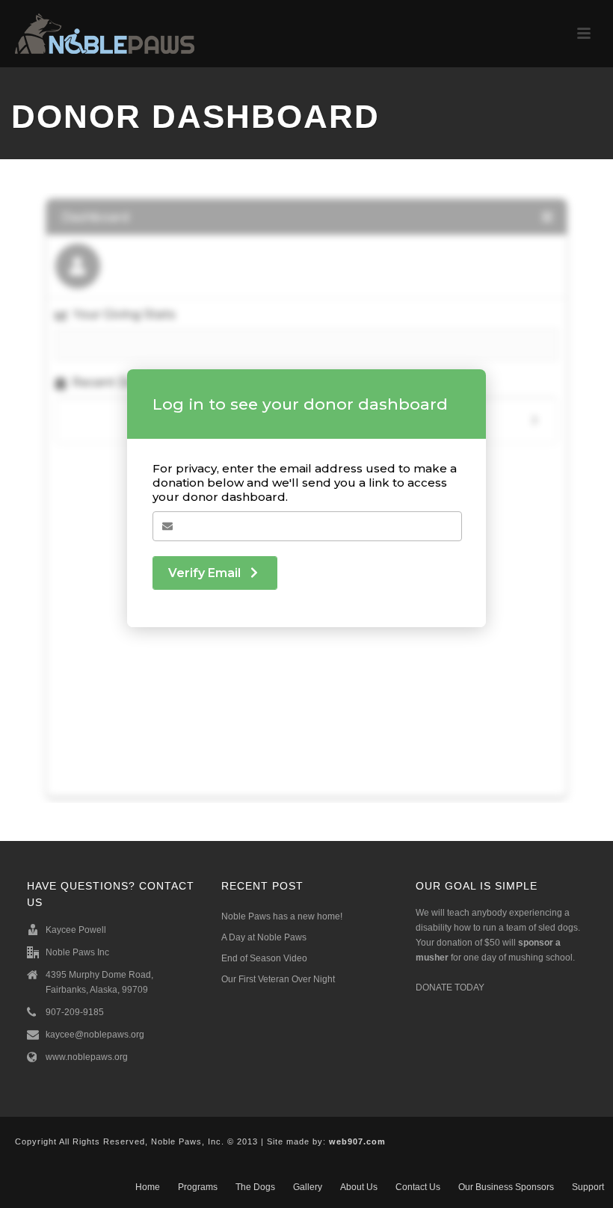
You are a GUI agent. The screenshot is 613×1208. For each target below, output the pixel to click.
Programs (198, 1187)
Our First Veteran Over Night (278, 979)
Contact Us (417, 1187)
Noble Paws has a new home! (281, 916)
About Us (359, 1187)
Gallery (307, 1187)
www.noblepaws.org (87, 1057)
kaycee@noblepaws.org (95, 1034)
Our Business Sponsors (506, 1187)
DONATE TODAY (450, 987)
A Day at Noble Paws (263, 937)
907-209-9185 (75, 1012)
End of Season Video (264, 958)
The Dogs (255, 1187)
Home (147, 1187)
